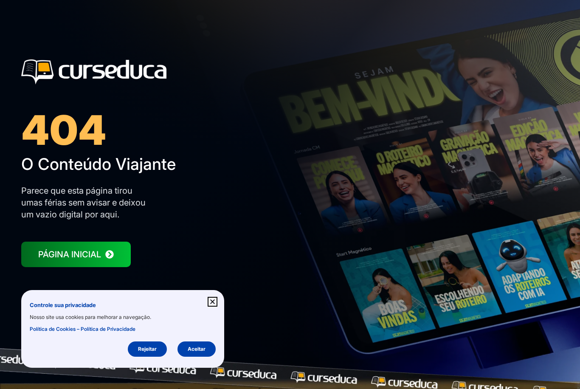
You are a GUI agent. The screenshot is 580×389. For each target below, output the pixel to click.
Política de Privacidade (108, 329)
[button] (212, 302)
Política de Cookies (53, 329)
